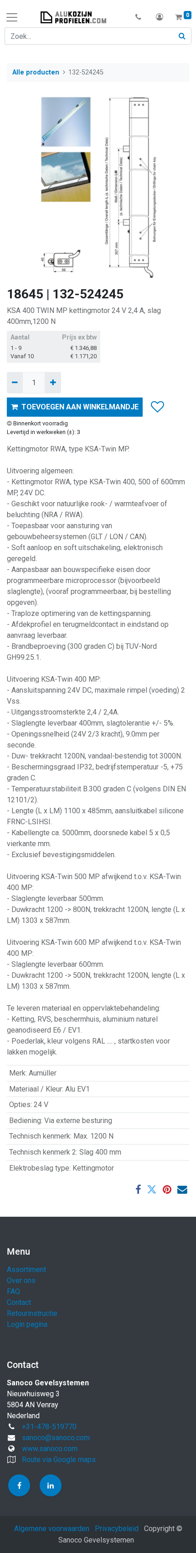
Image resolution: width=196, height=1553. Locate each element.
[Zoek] (182, 36)
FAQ (13, 1291)
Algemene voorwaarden (51, 1528)
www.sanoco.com (49, 1448)
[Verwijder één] (15, 382)
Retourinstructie (32, 1313)
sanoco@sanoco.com (56, 1437)
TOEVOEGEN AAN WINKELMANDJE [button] (80, 407)
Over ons (21, 1280)
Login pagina (27, 1324)
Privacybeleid (117, 1528)
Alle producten (35, 72)
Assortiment (26, 1269)
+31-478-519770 (49, 1426)
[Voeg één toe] (53, 382)
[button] (138, 17)
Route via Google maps (59, 1459)
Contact (19, 1302)
